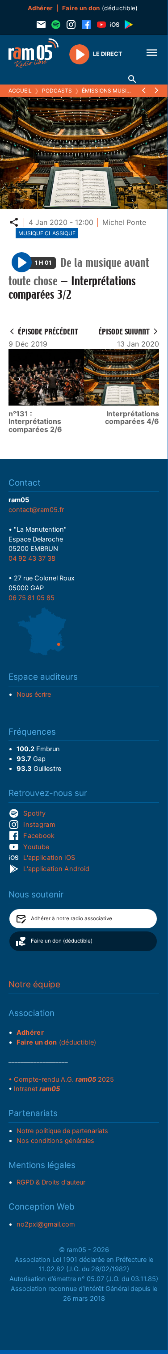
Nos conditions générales (55, 1141)
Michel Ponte (124, 222)
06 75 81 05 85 (31, 598)
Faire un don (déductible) (61, 941)
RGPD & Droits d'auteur (51, 1182)
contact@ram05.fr (36, 510)
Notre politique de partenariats (62, 1131)
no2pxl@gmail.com (46, 1224)
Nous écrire (34, 694)
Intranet (37, 1089)
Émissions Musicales (113, 90)
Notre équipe (34, 984)
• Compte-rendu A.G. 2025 (61, 1079)
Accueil (20, 90)
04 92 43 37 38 (31, 558)
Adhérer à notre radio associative (71, 918)
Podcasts (57, 90)
